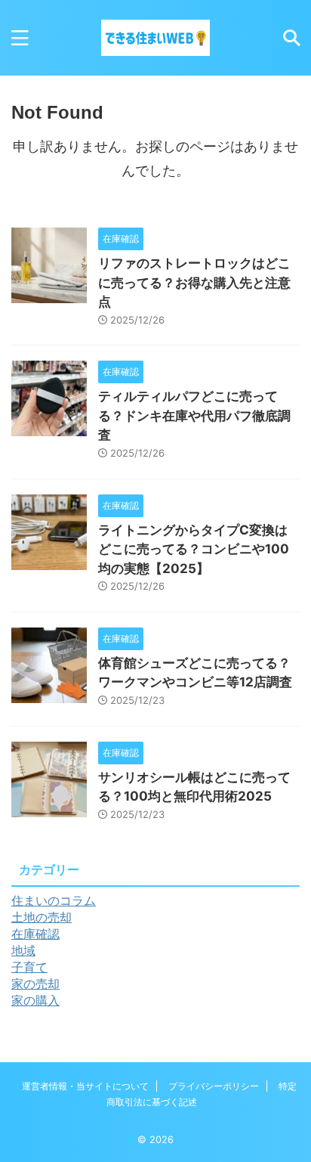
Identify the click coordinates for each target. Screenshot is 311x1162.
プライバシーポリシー (213, 1086)
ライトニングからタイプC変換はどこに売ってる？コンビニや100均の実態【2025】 (193, 549)
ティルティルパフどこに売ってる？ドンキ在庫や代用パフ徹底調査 (194, 415)
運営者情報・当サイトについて (85, 1086)
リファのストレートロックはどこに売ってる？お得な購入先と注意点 (194, 282)
